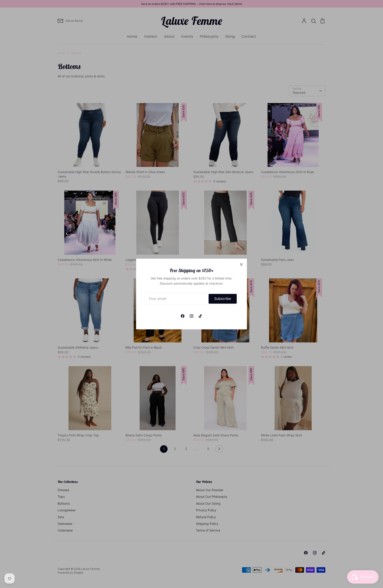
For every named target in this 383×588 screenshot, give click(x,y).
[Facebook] (182, 316)
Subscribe (222, 299)
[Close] (241, 264)
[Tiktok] (200, 316)
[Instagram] (191, 316)
